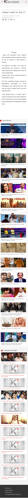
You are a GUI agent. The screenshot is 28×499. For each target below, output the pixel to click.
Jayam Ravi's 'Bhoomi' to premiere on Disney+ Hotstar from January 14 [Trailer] (12, 210)
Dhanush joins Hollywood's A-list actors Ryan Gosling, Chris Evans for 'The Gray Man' (11, 314)
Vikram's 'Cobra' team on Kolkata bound (10, 328)
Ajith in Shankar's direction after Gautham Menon (13, 465)
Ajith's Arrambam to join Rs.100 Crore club (12, 413)
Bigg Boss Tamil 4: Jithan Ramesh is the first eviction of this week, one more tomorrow (11, 344)
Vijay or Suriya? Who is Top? (8, 363)
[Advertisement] (14, 36)
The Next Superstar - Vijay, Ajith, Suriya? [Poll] (12, 401)
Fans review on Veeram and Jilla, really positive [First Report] (13, 376)
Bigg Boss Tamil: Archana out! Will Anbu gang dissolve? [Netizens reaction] (12, 239)
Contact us (8, 488)
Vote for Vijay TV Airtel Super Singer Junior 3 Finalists (12, 438)
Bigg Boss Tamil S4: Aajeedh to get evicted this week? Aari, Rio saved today (12, 299)
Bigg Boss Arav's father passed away (10, 283)
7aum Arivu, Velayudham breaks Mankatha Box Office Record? (13, 478)
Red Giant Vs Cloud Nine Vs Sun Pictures (11, 388)
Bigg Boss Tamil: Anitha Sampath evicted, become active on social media (13, 195)
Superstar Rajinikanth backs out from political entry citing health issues (13, 180)
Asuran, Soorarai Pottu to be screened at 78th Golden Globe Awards (12, 269)
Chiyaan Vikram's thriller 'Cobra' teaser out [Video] (13, 149)
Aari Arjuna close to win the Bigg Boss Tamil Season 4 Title (11, 135)
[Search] (26, 2)
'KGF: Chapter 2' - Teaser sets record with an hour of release (13, 165)
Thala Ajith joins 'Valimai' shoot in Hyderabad (12, 425)
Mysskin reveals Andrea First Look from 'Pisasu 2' (13, 254)
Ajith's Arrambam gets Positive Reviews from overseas (12, 452)
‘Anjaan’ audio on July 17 (19, 9)
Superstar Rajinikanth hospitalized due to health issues (12, 225)
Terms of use (8, 492)
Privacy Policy (9, 490)
